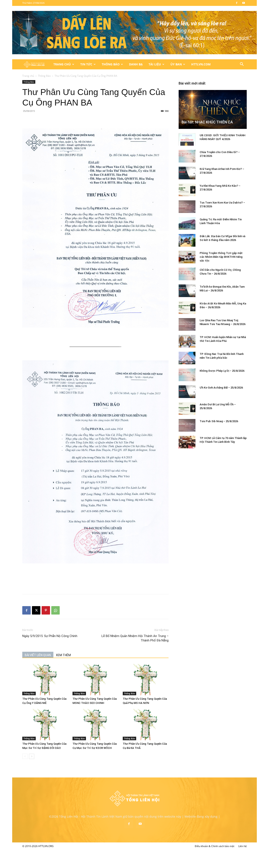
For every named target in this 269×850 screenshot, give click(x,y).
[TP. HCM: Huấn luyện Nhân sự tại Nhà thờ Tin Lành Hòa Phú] (187, 341)
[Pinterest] (46, 610)
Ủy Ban (176, 64)
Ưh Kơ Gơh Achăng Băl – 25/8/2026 (221, 387)
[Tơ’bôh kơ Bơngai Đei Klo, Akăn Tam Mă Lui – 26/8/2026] (187, 290)
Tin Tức (86, 64)
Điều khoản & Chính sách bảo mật (214, 846)
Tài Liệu (155, 64)
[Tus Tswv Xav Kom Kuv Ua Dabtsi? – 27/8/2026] (187, 206)
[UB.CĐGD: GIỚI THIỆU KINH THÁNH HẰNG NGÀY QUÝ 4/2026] (187, 139)
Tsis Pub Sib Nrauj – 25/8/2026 (219, 421)
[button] (242, 65)
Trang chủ (28, 76)
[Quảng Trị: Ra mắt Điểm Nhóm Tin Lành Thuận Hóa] (187, 223)
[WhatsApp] (55, 610)
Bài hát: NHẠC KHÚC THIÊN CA (207, 122)
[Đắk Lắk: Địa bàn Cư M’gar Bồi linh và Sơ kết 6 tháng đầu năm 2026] (187, 240)
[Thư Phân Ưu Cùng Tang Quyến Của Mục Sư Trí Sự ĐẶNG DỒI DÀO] (45, 724)
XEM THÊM (63, 655)
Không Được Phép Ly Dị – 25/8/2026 (222, 370)
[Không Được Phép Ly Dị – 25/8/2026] (187, 375)
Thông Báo (111, 64)
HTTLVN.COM (201, 64)
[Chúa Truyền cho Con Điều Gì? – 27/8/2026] (187, 156)
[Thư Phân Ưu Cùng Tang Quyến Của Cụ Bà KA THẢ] (146, 724)
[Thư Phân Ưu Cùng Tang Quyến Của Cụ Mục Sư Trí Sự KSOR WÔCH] (95, 724)
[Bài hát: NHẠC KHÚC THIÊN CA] (213, 109)
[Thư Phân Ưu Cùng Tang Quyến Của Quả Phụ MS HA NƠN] (146, 679)
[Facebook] (236, 3)
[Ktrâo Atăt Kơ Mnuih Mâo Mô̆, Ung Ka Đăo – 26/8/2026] (187, 307)
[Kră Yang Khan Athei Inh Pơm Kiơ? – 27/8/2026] (187, 173)
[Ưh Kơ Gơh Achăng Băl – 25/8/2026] (187, 391)
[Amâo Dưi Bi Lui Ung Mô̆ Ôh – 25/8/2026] (187, 408)
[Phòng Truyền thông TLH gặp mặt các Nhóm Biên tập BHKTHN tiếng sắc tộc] (187, 257)
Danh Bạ (136, 64)
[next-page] (31, 756)
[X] (36, 610)
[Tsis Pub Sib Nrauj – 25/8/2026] (187, 425)
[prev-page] (25, 756)
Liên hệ (242, 846)
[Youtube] (243, 3)
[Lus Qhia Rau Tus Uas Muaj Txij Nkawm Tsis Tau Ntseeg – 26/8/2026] (187, 324)
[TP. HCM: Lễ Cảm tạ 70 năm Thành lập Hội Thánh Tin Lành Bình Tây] (187, 442)
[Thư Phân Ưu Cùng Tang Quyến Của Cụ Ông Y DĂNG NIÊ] (45, 679)
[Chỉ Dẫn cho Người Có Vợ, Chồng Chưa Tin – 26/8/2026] (187, 274)
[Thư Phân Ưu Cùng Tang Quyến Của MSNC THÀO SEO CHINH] (95, 679)
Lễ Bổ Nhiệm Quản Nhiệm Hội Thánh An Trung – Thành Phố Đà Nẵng (135, 638)
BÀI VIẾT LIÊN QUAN (38, 655)
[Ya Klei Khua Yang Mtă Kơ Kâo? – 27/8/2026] (187, 190)
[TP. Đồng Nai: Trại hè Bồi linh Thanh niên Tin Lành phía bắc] (187, 358)
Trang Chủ (62, 64)
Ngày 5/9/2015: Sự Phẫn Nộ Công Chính (49, 636)
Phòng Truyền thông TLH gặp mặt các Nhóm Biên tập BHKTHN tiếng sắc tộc (221, 256)
